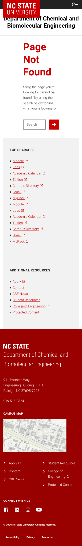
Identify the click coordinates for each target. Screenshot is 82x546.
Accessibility (12, 537)
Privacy (30, 537)
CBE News (20, 294)
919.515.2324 (13, 401)
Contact (18, 288)
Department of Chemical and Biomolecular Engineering (41, 22)
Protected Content (26, 312)
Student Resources (26, 300)
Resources (47, 537)
